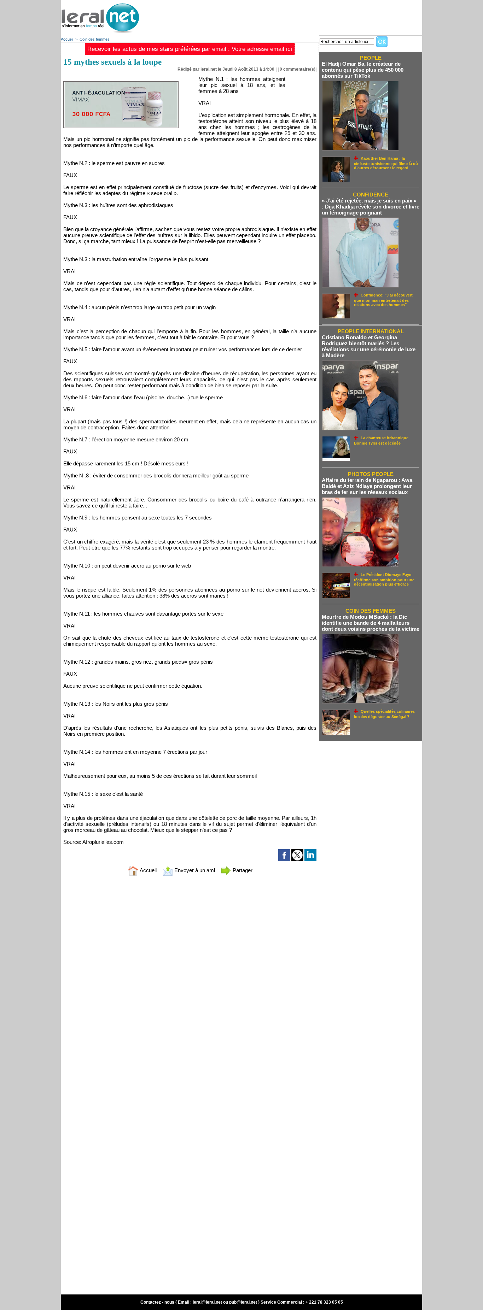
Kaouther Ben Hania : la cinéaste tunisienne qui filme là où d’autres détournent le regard (386, 163)
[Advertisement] (293, 16)
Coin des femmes (95, 39)
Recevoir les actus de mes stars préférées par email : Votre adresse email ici (189, 49)
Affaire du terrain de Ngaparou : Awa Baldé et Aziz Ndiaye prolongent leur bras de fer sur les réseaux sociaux (367, 486)
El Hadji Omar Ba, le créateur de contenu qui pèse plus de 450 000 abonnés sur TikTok (362, 70)
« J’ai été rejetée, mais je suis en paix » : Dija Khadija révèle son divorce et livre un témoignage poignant (370, 207)
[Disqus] (190, 974)
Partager (241, 870)
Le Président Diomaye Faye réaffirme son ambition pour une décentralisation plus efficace (384, 579)
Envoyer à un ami (194, 870)
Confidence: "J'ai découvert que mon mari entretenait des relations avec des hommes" (383, 300)
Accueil (67, 39)
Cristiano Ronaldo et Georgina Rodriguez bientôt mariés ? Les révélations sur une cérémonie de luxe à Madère (368, 346)
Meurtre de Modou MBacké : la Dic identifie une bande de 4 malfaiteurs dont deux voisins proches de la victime (370, 623)
